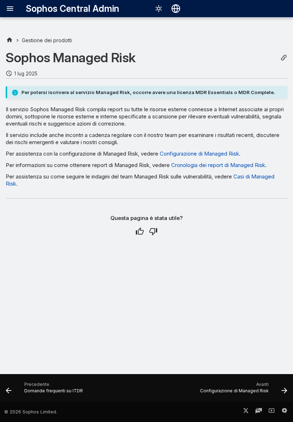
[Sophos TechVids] (271, 412)
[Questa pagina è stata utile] (140, 231)
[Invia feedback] (284, 412)
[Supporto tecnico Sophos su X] (246, 412)
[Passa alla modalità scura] (159, 8)
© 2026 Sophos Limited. (30, 411)
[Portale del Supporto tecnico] (258, 412)
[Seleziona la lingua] (176, 8)
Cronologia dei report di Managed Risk (218, 165)
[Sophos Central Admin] (9, 40)
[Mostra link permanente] (283, 58)
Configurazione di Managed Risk (199, 153)
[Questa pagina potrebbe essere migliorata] (153, 231)
